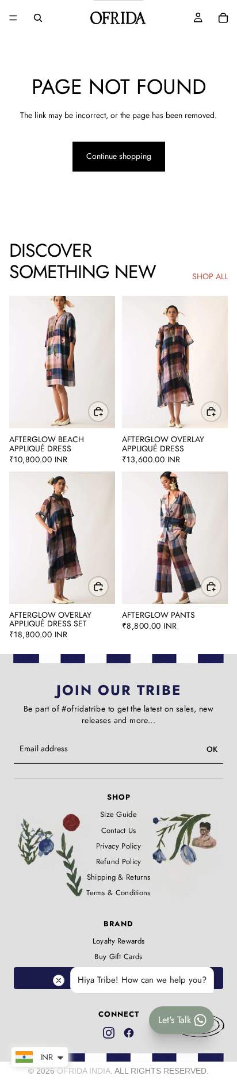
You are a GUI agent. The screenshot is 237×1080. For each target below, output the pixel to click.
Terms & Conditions (118, 893)
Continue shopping (118, 156)
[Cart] (223, 18)
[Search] (38, 18)
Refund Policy (119, 862)
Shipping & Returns (118, 877)
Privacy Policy (118, 846)
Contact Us (118, 831)
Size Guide (118, 814)
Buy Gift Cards (118, 957)
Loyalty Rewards (119, 941)
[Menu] (13, 18)
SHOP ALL (210, 276)
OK (212, 749)
